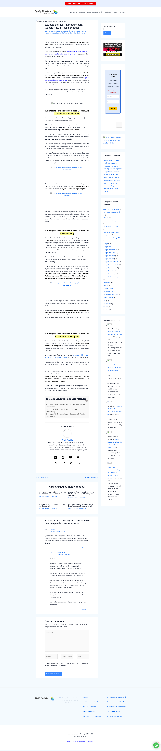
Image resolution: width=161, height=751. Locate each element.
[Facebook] (63, 457)
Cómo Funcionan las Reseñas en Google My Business (115, 334)
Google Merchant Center (111, 265)
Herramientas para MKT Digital (116, 707)
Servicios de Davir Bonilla (90, 702)
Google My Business (109, 268)
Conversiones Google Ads (111, 221)
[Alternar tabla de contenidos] (86, 401)
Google (105, 244)
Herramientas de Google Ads (54, 33)
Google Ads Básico (109, 253)
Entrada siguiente (91, 477)
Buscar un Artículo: (109, 27)
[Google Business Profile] (71, 463)
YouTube (106, 310)
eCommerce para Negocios (112, 226)
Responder (85, 548)
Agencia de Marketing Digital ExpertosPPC (80, 741)
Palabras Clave (68, 33)
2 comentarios (49, 31)
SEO (104, 301)
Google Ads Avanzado (110, 250)
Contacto (85, 697)
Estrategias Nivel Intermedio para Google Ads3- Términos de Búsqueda (66, 415)
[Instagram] (70, 457)
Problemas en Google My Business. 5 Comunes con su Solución (52, 493)
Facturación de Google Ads (111, 238)
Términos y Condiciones (114, 716)
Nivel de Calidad (108, 289)
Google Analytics (80, 31)
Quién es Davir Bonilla (89, 707)
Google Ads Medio (69, 31)
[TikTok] (64, 463)
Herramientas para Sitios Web (116, 702)
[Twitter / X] (56, 463)
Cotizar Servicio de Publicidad (92, 716)
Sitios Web (106, 304)
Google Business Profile (110, 262)
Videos (105, 307)
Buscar (107, 33)
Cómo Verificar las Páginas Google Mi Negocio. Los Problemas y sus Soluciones (81, 493)
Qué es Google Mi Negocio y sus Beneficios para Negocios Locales (80, 505)
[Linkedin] (55, 457)
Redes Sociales (108, 298)
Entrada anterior (42, 477)
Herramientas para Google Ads (116, 697)
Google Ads (59, 31)
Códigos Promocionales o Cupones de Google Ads (52, 505)
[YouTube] (78, 457)
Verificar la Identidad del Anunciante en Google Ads (114, 370)
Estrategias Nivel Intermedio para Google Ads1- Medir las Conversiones (66, 405)
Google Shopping (108, 271)
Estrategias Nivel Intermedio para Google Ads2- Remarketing (62, 410)
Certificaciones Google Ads (111, 212)
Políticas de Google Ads (110, 295)
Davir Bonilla (111, 365)
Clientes (106, 218)
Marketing (106, 283)
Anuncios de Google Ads (111, 209)
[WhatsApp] (79, 463)
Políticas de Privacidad (114, 711)
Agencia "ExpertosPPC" (90, 711)
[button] (80, 3)
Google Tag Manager (109, 274)
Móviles (105, 286)
